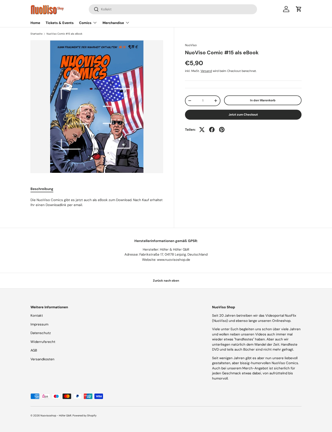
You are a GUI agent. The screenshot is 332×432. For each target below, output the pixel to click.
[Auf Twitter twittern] (202, 130)
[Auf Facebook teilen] (212, 130)
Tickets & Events (60, 23)
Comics (85, 23)
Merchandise (113, 23)
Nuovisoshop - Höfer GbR (55, 415)
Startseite (36, 34)
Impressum (39, 324)
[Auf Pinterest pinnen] (222, 130)
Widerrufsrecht (42, 341)
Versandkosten (42, 359)
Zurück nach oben (166, 280)
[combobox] (173, 9)
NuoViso (191, 45)
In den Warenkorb (263, 100)
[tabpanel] (96, 202)
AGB (33, 350)
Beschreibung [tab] (41, 189)
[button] (299, 9)
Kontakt (36, 315)
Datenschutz (40, 333)
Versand (206, 71)
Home (35, 23)
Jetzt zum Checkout (243, 114)
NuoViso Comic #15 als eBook (64, 34)
